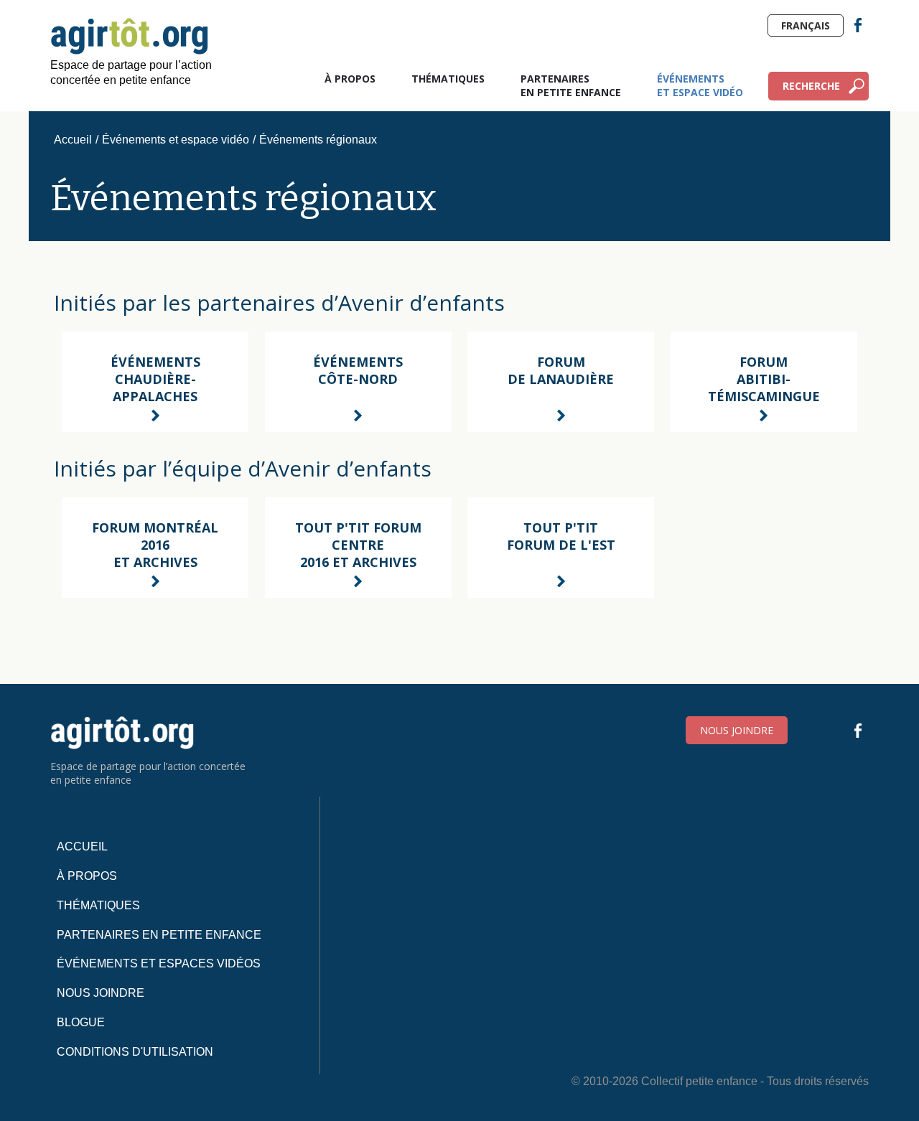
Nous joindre (736, 730)
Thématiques (448, 78)
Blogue (81, 1022)
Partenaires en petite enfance (571, 85)
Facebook (858, 25)
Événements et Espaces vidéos (159, 963)
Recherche (811, 86)
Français (805, 25)
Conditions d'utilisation (135, 1052)
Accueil (73, 139)
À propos (350, 78)
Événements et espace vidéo (700, 85)
